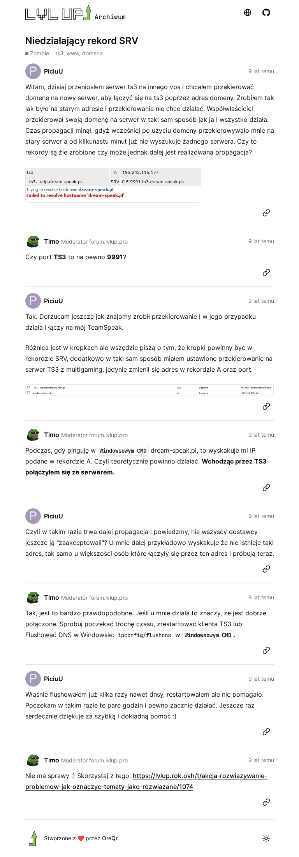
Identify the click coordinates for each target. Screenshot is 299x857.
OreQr (110, 838)
